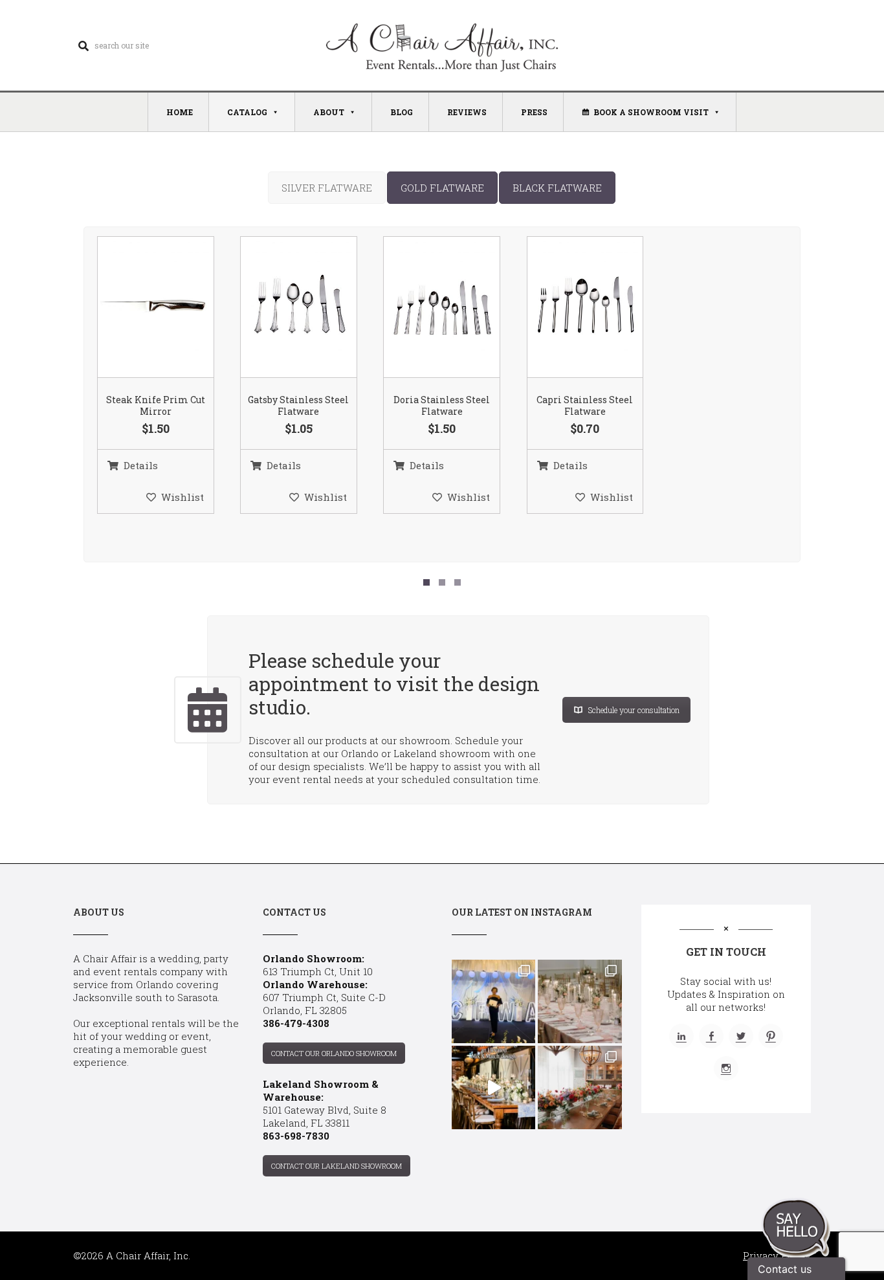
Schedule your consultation (634, 710)
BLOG (401, 112)
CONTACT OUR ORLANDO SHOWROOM (334, 1053)
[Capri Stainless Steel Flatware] (569, 308)
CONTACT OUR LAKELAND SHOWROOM (336, 1166)
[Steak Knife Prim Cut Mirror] (139, 308)
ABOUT (328, 112)
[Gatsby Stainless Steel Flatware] (282, 308)
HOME (179, 112)
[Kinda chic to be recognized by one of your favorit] (493, 1001)
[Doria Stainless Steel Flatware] (426, 308)
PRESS (534, 112)
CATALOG (247, 112)
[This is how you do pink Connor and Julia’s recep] (579, 1001)
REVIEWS (467, 112)
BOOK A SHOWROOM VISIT (651, 112)
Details (141, 465)
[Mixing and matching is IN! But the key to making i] (493, 1087)
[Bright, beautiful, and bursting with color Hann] (579, 1087)
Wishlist (182, 497)
